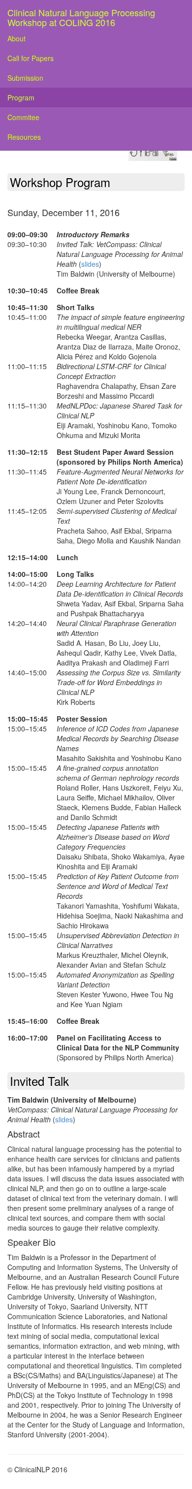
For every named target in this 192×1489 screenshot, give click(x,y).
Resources (24, 137)
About (16, 38)
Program (20, 97)
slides (90, 264)
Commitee (23, 117)
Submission (25, 78)
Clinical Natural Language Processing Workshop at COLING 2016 (81, 15)
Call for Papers (30, 58)
